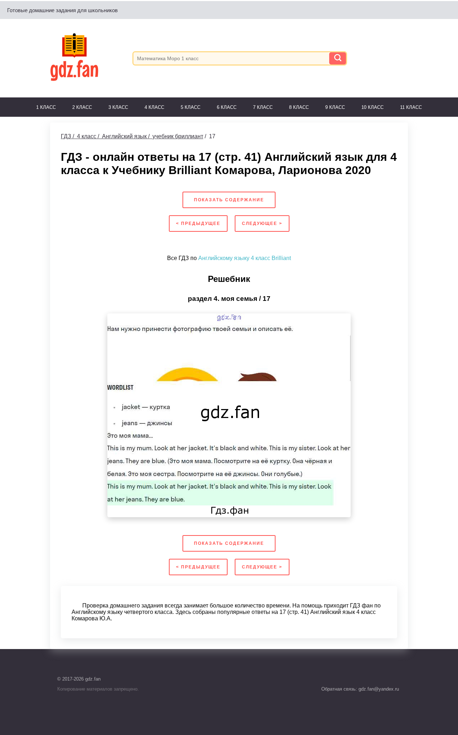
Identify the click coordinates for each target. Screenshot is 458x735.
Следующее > (262, 223)
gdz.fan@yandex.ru (378, 689)
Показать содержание (229, 199)
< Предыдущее (198, 223)
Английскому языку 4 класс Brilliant (244, 258)
